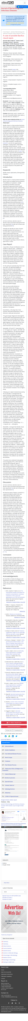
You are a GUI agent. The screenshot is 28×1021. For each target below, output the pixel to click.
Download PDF (18, 730)
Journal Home (6, 742)
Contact (3, 978)
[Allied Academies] (7, 3)
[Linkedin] (15, 1003)
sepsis (20, 151)
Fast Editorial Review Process (13, 754)
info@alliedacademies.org (11, 997)
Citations (7, 761)
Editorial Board (9, 746)
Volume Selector (9, 785)
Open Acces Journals (6, 972)
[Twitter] (12, 1003)
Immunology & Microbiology (10, 955)
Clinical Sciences (7, 946)
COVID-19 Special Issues (11, 796)
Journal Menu (6, 740)
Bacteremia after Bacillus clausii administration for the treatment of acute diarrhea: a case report (15, 675)
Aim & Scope (8, 757)
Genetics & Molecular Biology (10, 953)
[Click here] (14, 815)
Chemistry (5, 941)
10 (12, 226)
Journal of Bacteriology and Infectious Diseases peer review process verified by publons (13, 824)
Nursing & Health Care (8, 962)
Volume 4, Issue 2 (7, 897)
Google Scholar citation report (9, 800)
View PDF (9, 730)
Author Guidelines (10, 750)
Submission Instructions (7, 974)
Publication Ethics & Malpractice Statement (12, 769)
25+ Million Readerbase (14, 722)
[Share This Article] (4, 736)
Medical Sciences (7, 957)
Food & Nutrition (7, 948)
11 (3, 552)
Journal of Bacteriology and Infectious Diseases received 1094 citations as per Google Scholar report (12, 805)
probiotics (5, 143)
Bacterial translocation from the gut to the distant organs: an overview (14, 712)
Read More (6, 882)
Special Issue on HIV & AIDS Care (11, 896)
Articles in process (10, 778)
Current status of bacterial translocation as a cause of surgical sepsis (15, 703)
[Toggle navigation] (25, 2)
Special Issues (9, 781)
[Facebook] (8, 1003)
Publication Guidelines (6, 976)
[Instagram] (19, 1003)
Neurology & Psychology (9, 959)
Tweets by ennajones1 (6, 934)
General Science (7, 950)
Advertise (7, 793)
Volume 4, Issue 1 (7, 899)
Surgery (14, 69)
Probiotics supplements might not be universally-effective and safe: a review (15, 632)
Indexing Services (10, 789)
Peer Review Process (10, 765)
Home (2, 970)
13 (5, 552)
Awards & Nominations (14, 726)
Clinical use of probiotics (16, 614)
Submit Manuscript (10, 774)
